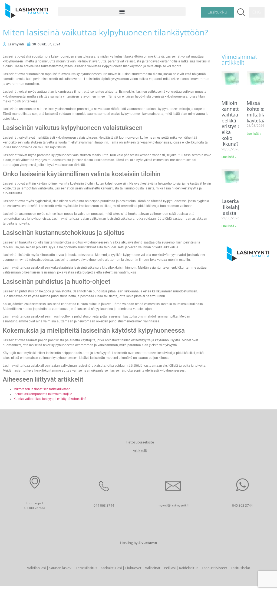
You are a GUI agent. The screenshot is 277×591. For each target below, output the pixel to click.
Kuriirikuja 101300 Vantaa (34, 505)
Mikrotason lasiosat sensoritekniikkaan (42, 389)
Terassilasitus (86, 567)
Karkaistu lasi (111, 567)
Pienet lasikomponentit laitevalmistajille (43, 394)
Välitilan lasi (36, 567)
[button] (122, 11)
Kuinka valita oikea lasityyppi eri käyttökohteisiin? (50, 399)
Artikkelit (140, 450)
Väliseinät (152, 567)
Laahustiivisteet (214, 567)
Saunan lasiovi (60, 567)
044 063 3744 (104, 505)
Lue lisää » (229, 157)
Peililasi (170, 567)
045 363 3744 (242, 505)
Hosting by (138, 542)
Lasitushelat (240, 567)
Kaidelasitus (188, 567)
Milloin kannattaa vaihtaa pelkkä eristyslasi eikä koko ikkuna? (233, 123)
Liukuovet (133, 567)
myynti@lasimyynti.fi (173, 505)
